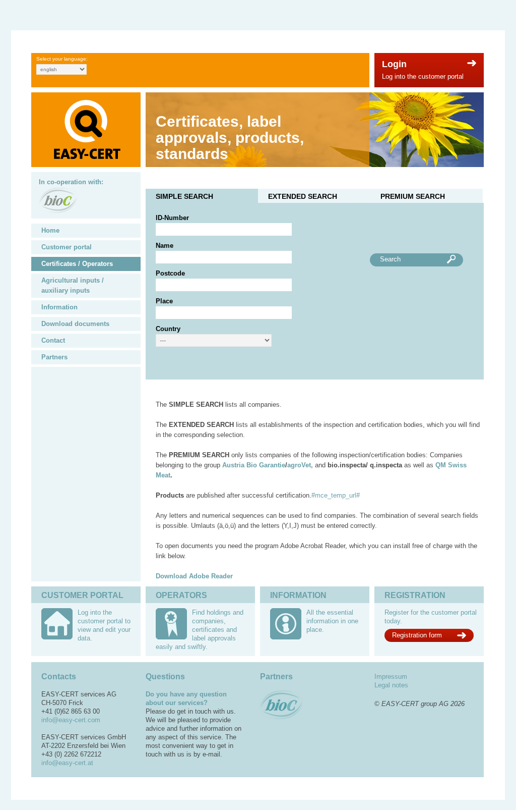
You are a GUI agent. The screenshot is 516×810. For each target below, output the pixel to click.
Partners (54, 357)
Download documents (75, 324)
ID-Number (172, 218)
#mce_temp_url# (335, 495)
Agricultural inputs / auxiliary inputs (72, 285)
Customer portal (66, 247)
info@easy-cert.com (70, 720)
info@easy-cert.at (67, 763)
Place (164, 301)
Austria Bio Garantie (253, 465)
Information (59, 307)
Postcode (170, 273)
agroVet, (300, 465)
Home (50, 230)
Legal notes (391, 685)
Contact (53, 340)
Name (164, 245)
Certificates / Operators (77, 263)
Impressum (390, 676)
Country (168, 329)
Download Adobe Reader (194, 576)
